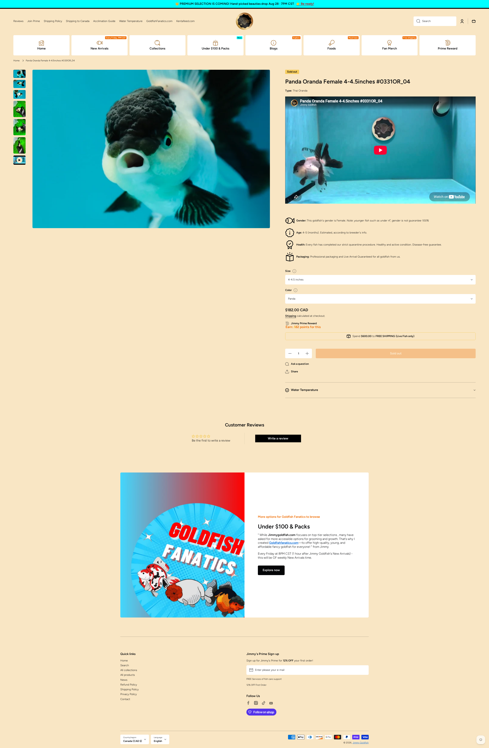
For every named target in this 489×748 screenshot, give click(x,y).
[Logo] (244, 21)
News (123, 680)
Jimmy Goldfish (361, 742)
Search (124, 665)
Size (288, 271)
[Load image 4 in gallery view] (19, 109)
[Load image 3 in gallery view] (19, 94)
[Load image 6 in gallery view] (19, 145)
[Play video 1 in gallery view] (19, 160)
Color (288, 290)
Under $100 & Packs (284, 526)
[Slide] (294, 271)
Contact (125, 699)
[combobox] (435, 21)
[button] (291, 372)
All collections (128, 670)
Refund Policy (128, 684)
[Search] (417, 21)
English (158, 740)
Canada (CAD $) (132, 740)
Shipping (290, 316)
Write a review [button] (278, 438)
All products (127, 675)
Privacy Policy (128, 694)
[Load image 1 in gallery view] (19, 74)
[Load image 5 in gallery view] (19, 127)
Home (16, 60)
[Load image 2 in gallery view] (19, 84)
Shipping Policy (129, 689)
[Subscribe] (364, 670)
